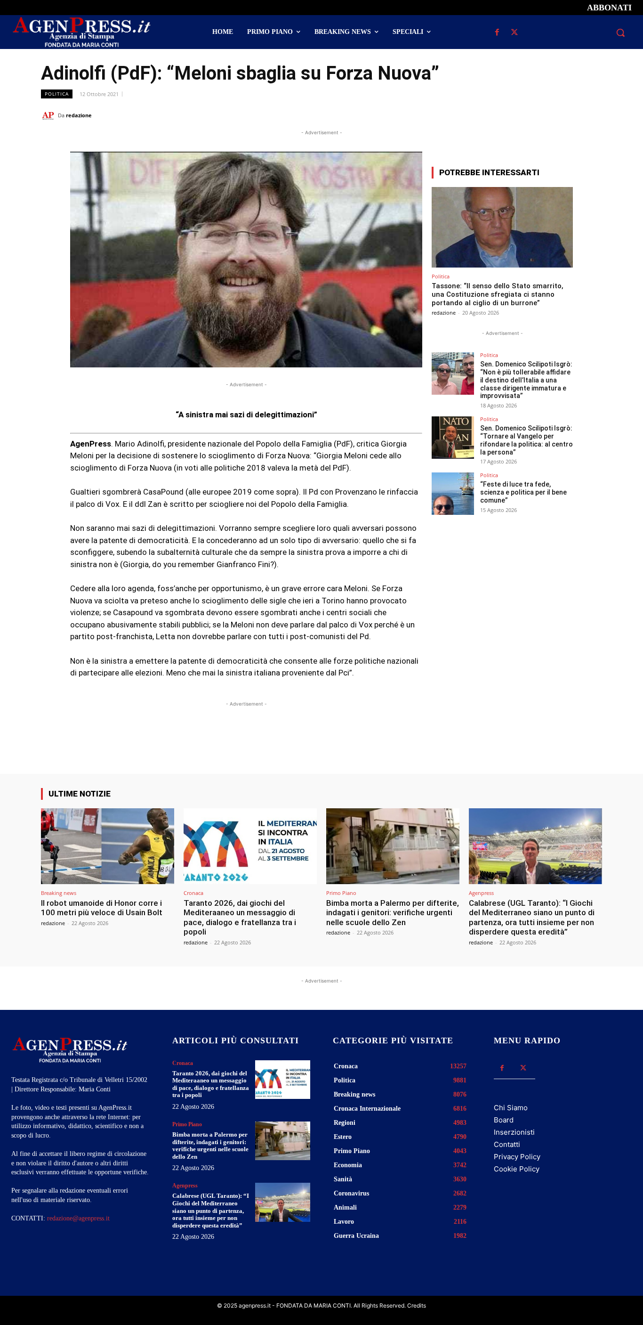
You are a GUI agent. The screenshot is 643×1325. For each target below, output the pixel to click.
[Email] (571, 115)
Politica (57, 93)
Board (504, 1119)
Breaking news (58, 892)
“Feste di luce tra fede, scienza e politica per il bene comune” (523, 492)
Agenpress (481, 892)
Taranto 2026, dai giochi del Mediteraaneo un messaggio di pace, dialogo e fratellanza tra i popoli (240, 917)
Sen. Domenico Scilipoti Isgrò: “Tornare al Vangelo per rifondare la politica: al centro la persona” (526, 439)
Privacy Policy (517, 1156)
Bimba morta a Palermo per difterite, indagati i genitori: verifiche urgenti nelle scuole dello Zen (392, 912)
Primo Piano (341, 892)
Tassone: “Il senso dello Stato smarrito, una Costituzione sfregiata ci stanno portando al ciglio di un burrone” (497, 294)
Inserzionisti (514, 1132)
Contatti (507, 1144)
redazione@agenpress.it (78, 1218)
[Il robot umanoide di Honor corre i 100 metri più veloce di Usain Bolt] (107, 846)
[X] (514, 32)
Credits (416, 1305)
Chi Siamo (511, 1107)
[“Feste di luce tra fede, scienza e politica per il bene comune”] (453, 493)
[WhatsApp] (549, 115)
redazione (79, 115)
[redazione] (49, 115)
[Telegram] (592, 115)
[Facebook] (497, 32)
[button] (620, 32)
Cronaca (193, 892)
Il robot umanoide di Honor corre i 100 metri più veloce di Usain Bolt (101, 907)
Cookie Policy (516, 1168)
